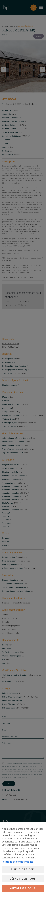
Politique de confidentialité (17, 861)
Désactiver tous (23, 878)
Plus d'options (23, 869)
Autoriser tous (22, 888)
